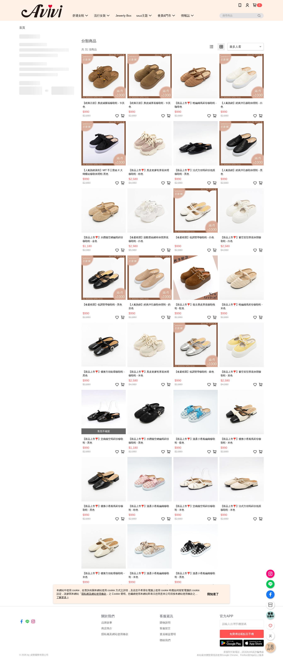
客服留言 (165, 628)
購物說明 (165, 622)
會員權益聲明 (168, 634)
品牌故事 (106, 622)
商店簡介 (106, 628)
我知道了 (213, 594)
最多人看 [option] (235, 46)
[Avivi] (42, 11)
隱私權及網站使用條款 (114, 634)
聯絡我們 (165, 640)
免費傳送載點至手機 (242, 634)
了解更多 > (63, 597)
